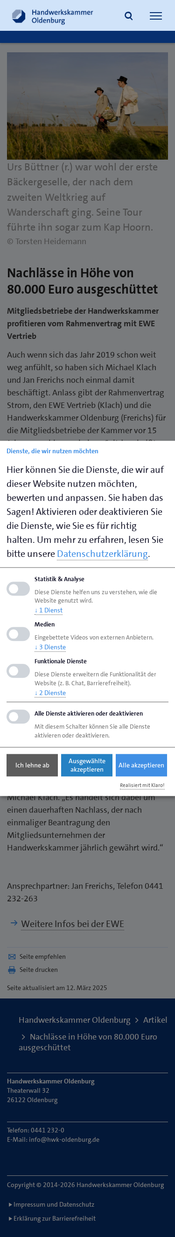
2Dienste (50, 693)
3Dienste (50, 647)
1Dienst (49, 610)
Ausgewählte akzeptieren (87, 765)
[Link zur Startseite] (53, 15)
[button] (129, 16)
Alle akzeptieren (141, 765)
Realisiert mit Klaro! (142, 785)
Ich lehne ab (32, 765)
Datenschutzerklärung (102, 554)
